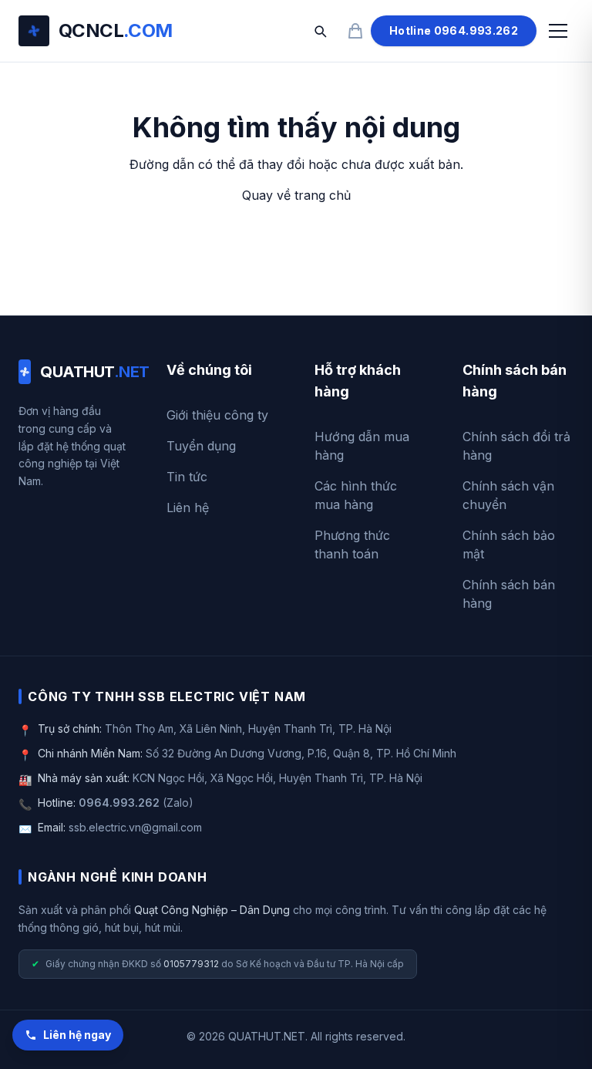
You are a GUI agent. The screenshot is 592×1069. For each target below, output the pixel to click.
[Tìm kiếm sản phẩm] (320, 31)
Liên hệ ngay (77, 1034)
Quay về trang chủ (296, 195)
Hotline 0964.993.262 (453, 30)
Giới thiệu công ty (217, 415)
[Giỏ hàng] (355, 30)
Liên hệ (187, 507)
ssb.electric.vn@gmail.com (135, 827)
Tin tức (186, 476)
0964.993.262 (119, 802)
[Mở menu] (558, 30)
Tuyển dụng (201, 446)
